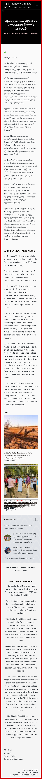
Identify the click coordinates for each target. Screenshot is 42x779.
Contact (7, 753)
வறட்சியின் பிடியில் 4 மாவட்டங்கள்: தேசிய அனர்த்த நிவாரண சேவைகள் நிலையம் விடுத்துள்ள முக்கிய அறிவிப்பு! (18, 455)
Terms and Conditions (13, 759)
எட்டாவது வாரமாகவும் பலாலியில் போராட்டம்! (20, 558)
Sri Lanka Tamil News (29, 34)
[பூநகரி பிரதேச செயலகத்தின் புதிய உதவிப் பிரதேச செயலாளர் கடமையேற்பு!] (21, 483)
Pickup (17, 571)
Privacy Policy (10, 756)
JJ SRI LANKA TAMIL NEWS (21, 4)
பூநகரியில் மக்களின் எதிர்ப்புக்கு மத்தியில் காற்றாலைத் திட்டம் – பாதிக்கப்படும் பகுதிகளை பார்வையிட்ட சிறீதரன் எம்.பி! (25, 537)
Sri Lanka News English (14, 475)
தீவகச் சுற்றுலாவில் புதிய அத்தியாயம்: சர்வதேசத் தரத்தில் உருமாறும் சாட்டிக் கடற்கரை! (25, 550)
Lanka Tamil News (28, 568)
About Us (8, 750)
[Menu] (37, 5)
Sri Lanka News (12, 568)
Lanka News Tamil (12, 478)
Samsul (35, 775)
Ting (25, 571)
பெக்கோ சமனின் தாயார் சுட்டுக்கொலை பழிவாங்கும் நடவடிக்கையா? (18, 526)
